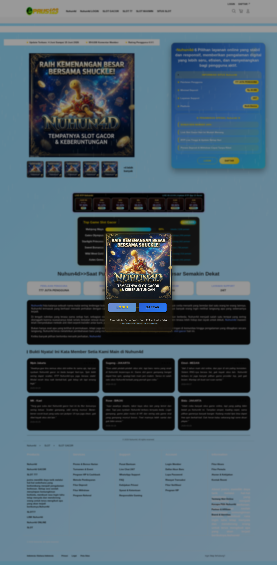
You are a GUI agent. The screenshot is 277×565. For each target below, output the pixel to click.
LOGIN (122, 307)
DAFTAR (153, 307)
